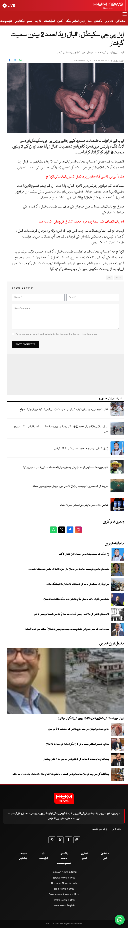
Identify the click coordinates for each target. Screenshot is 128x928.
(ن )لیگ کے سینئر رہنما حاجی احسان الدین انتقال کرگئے (81, 448)
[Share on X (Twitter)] (15, 60)
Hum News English (64, 905)
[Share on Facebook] (9, 60)
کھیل (60, 21)
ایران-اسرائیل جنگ (75, 21)
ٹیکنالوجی (19, 21)
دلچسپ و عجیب (64, 863)
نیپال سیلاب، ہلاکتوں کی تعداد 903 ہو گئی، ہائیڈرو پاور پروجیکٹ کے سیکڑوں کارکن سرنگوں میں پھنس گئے (59, 429)
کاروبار (38, 21)
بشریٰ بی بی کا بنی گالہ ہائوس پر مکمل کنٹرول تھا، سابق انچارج (85, 177)
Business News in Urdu (64, 883)
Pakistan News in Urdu (64, 871)
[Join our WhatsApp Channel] (120, 920)
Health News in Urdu (64, 899)
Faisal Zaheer (117, 60)
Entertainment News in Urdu (64, 894)
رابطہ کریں (116, 829)
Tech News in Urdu (64, 888)
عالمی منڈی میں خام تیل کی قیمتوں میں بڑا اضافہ (83, 505)
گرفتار (110, 277)
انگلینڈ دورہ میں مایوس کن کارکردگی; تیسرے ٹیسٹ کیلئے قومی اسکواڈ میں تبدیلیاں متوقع (64, 410)
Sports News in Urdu (64, 877)
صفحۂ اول (121, 21)
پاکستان (98, 21)
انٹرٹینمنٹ (49, 21)
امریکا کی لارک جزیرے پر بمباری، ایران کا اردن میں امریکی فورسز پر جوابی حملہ (70, 486)
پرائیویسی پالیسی (99, 829)
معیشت (23, 853)
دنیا (90, 21)
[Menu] (124, 15)
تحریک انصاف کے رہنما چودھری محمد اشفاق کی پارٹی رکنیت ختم (81, 221)
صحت (64, 858)
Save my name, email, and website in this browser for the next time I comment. (57, 334)
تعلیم (29, 21)
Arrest (118, 277)
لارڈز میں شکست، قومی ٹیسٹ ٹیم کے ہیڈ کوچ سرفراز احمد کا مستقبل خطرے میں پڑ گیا (65, 467)
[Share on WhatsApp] (20, 60)
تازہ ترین (109, 21)
